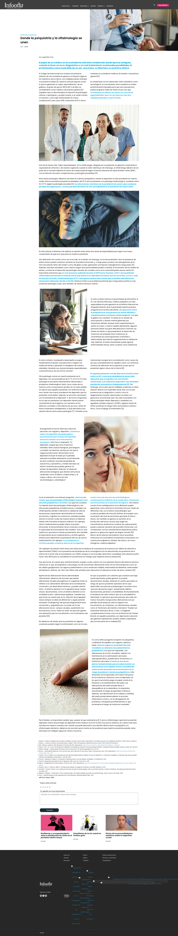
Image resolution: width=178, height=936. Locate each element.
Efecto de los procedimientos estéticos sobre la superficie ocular (119, 835)
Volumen (75, 6)
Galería (85, 858)
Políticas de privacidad (109, 855)
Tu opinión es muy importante (52, 791)
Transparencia (106, 860)
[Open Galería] (104, 6)
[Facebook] (41, 896)
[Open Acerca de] (70, 6)
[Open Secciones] (88, 6)
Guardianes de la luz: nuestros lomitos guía (87, 834)
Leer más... (43, 841)
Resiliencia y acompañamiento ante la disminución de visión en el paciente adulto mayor (56, 835)
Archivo (93, 6)
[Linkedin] (46, 896)
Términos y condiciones (109, 858)
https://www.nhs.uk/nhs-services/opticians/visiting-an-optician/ (101, 745)
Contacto (110, 6)
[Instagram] (43, 896)
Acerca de (66, 855)
